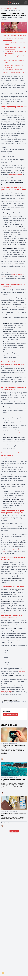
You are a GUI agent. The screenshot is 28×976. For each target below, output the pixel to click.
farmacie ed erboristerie (16, 433)
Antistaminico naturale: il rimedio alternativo (14, 72)
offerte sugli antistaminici (15, 174)
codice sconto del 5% (6, 691)
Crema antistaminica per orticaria (13, 69)
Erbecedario (21, 671)
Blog (5, 8)
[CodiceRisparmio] (1, 8)
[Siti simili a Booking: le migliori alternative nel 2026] (14, 803)
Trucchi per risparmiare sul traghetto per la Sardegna (13, 780)
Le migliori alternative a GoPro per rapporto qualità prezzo (13, 746)
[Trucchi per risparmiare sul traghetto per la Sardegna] (14, 769)
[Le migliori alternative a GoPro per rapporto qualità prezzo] (14, 734)
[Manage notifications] (3, 973)
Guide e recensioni (11, 8)
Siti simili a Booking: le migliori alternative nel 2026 (13, 814)
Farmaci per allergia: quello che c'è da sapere (14, 35)
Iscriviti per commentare (10, 714)
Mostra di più (14, 831)
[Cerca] (25, 2)
